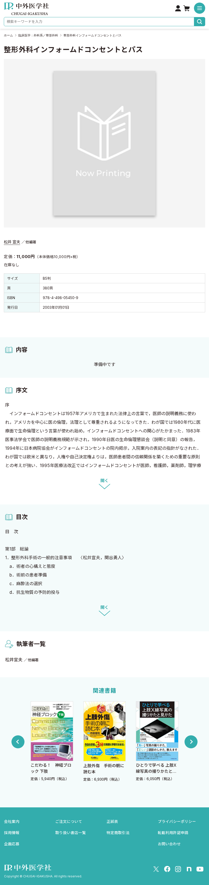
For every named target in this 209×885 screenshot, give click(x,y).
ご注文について (68, 821)
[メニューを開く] (199, 8)
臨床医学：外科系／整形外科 (38, 35)
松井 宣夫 (12, 242)
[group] (52, 741)
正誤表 (112, 821)
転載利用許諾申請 (173, 833)
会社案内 (11, 821)
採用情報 (11, 833)
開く (104, 480)
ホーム (8, 35)
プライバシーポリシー (177, 821)
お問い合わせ (169, 844)
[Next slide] (191, 741)
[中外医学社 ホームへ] (26, 11)
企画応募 (11, 844)
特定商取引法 (118, 833)
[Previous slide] (17, 741)
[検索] (199, 21)
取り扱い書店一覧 (70, 833)
